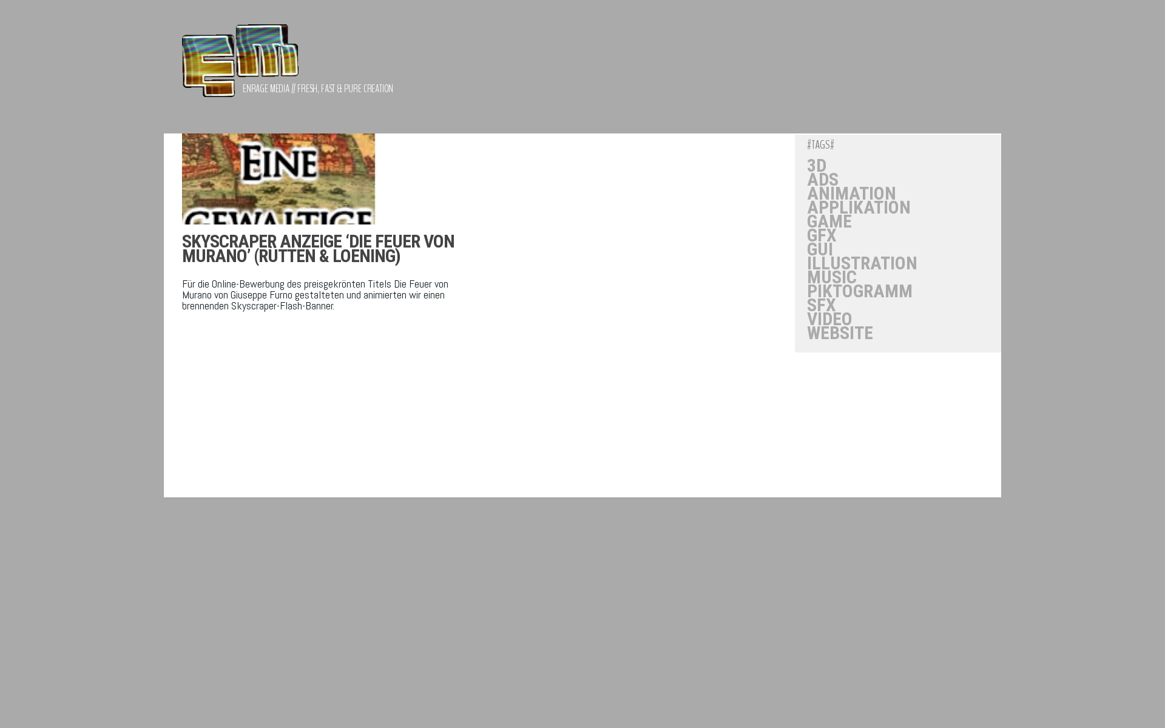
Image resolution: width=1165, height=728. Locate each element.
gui (820, 249)
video (830, 319)
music (832, 277)
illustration (862, 263)
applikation (859, 207)
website (840, 333)
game (829, 221)
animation (851, 193)
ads (823, 179)
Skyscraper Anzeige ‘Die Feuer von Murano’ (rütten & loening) (318, 248)
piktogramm (860, 291)
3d (816, 165)
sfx (821, 305)
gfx (822, 235)
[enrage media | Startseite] (240, 66)
